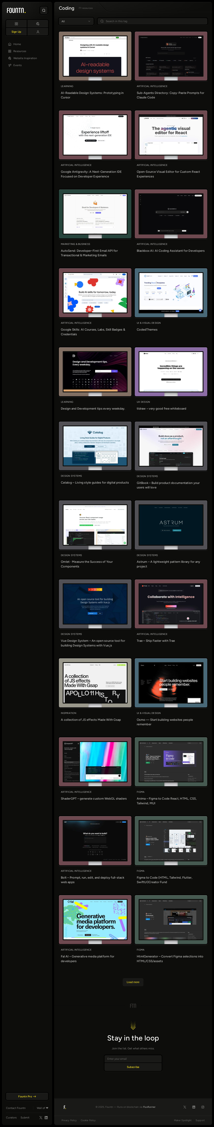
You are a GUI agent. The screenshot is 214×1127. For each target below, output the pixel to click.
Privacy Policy (69, 1120)
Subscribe (133, 1067)
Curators (11, 1117)
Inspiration (68, 713)
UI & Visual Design (149, 322)
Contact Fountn (16, 1108)
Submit (25, 1117)
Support (200, 1120)
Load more (133, 982)
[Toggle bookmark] (116, 38)
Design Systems (71, 475)
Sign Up (16, 31)
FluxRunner (149, 1106)
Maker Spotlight (183, 1120)
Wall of (42, 1108)
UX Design (143, 401)
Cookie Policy (88, 1120)
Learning (67, 86)
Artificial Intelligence (152, 86)
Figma (140, 791)
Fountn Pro (25, 1096)
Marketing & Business (75, 244)
